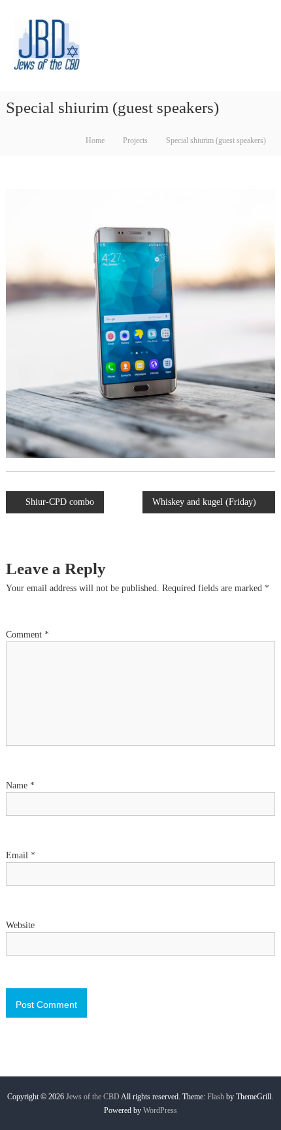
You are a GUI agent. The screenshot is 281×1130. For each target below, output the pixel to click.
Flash (215, 1096)
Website (20, 925)
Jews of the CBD (93, 1096)
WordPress (160, 1110)
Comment (27, 634)
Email (20, 855)
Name (20, 785)
